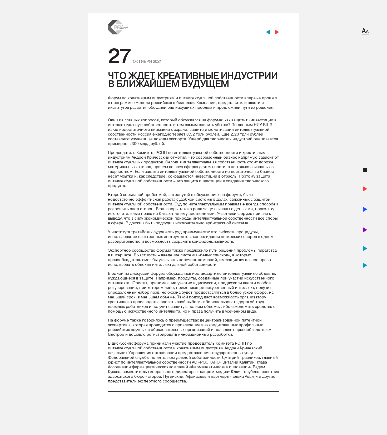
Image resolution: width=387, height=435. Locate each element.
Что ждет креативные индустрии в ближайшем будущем (192, 79)
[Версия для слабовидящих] (365, 31)
